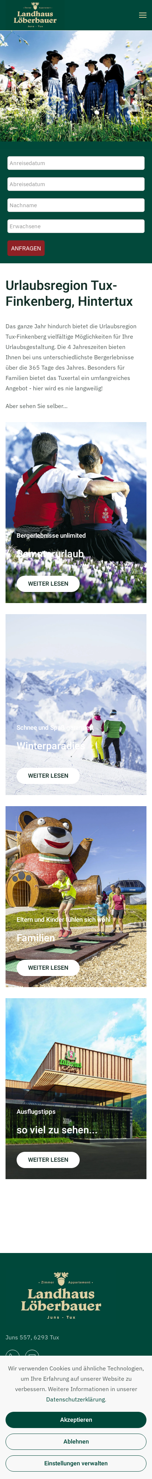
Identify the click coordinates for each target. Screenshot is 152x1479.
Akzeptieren (76, 1419)
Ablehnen (76, 1441)
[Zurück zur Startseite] (35, 15)
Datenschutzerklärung (75, 1399)
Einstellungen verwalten (76, 1463)
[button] (142, 15)
